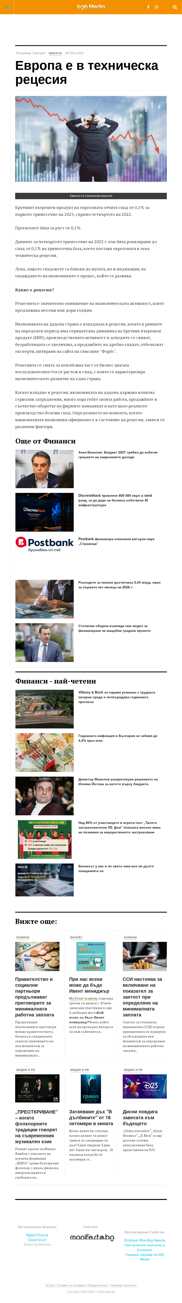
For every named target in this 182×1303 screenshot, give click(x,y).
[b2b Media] (91, 6)
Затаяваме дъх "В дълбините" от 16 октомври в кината (91, 1117)
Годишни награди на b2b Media (144, 1256)
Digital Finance (37, 1234)
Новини (22, 937)
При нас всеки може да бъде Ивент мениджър (89, 984)
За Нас (50, 1285)
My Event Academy (83, 998)
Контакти (130, 1285)
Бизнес (76, 937)
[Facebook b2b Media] (148, 6)
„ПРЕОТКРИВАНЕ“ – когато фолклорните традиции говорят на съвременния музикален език (36, 1126)
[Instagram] (156, 6)
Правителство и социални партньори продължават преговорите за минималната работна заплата (34, 996)
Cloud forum (37, 1239)
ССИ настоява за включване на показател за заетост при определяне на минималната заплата (142, 996)
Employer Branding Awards (144, 1240)
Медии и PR (25, 1070)
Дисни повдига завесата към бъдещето (140, 1117)
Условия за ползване (71, 1285)
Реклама (116, 1285)
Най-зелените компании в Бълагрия (145, 1247)
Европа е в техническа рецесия (86, 71)
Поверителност (98, 1285)
